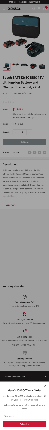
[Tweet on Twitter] (39, 152)
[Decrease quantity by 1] (15, 132)
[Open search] (33, 8)
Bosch (6, 93)
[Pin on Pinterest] (34, 152)
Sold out (24, 142)
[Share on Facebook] (29, 152)
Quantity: (7, 132)
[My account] (39, 8)
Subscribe (24, 424)
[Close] (45, 385)
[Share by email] (44, 152)
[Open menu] (4, 9)
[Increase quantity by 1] (29, 132)
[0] (44, 8)
